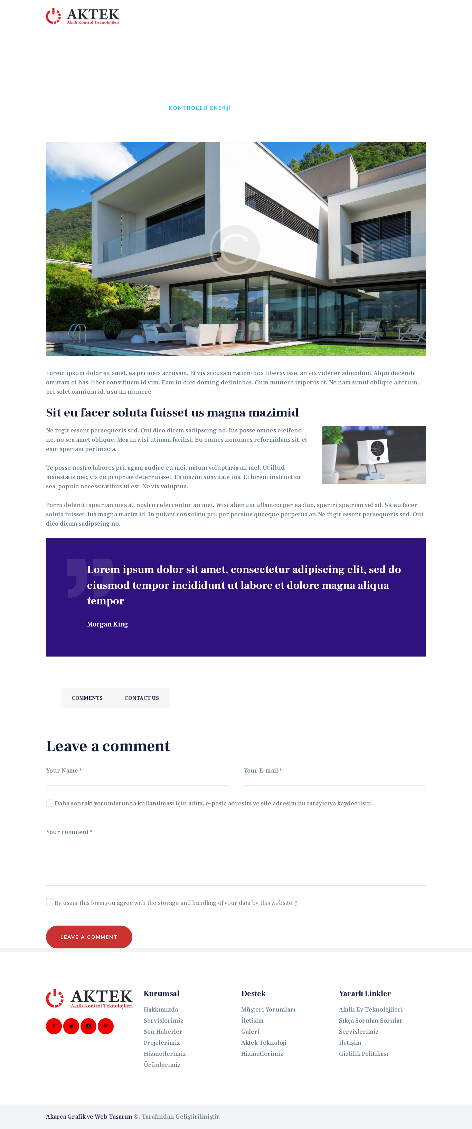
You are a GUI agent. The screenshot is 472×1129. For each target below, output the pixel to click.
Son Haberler (163, 1032)
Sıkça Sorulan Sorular (371, 1021)
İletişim (252, 1021)
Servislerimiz (163, 1021)
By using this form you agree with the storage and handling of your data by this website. (176, 903)
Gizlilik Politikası (363, 1054)
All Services (96, 108)
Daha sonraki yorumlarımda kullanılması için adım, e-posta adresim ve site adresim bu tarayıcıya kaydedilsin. (214, 803)
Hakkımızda (161, 1010)
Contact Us (141, 698)
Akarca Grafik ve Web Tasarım (89, 1117)
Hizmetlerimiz (165, 1054)
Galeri (250, 1032)
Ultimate (144, 108)
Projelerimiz (162, 1043)
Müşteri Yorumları (268, 1010)
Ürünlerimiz (162, 1065)
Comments (87, 698)
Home (55, 108)
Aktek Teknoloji (263, 1043)
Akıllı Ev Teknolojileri (371, 1010)
